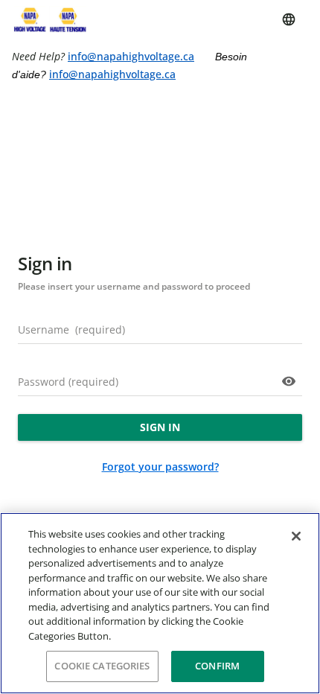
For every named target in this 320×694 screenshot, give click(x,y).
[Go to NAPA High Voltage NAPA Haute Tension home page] (49, 19)
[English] (288, 19)
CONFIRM (217, 665)
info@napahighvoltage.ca (131, 56)
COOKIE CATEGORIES (102, 665)
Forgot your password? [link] (160, 466)
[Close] (296, 536)
